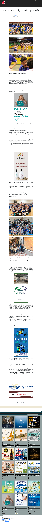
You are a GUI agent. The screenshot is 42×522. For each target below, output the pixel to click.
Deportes (22, 402)
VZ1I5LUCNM (7, 521)
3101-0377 (5, 520)
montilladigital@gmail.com (6, 519)
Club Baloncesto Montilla (19, 15)
